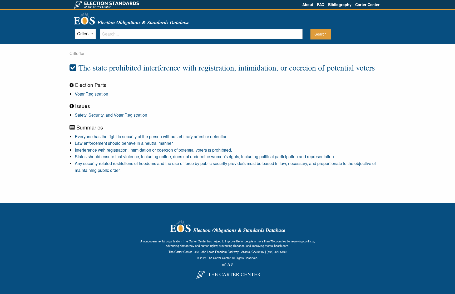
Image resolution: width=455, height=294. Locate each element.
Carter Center (367, 4)
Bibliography (340, 4)
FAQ (320, 4)
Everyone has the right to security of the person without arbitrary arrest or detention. (152, 136)
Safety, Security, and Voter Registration (111, 115)
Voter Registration (91, 94)
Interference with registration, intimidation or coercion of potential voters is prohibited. (153, 150)
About (307, 4)
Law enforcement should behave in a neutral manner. (124, 143)
